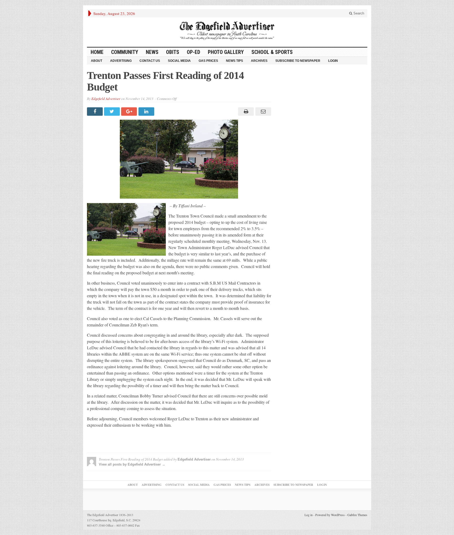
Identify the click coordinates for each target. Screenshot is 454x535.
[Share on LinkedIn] (147, 111)
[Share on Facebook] (95, 111)
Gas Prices (208, 61)
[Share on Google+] (129, 111)
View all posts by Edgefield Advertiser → (132, 464)
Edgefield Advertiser (105, 98)
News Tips (234, 61)
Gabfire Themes (357, 515)
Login (333, 61)
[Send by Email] (262, 111)
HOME (97, 52)
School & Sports (272, 52)
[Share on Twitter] (112, 111)
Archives (259, 61)
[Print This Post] (245, 111)
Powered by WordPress (330, 515)
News (152, 52)
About (96, 61)
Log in (309, 515)
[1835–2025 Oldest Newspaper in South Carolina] (227, 30)
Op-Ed (193, 52)
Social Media (179, 61)
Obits (172, 52)
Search (358, 13)
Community (124, 52)
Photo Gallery (226, 52)
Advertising (121, 61)
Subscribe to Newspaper (297, 61)
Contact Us (150, 61)
